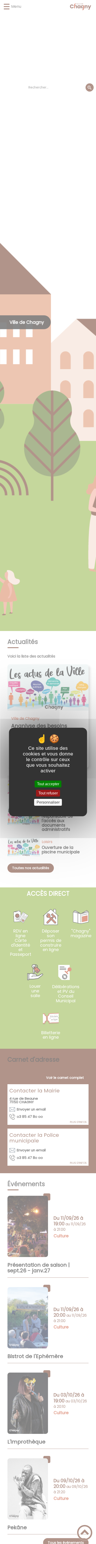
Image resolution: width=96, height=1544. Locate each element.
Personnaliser (48, 802)
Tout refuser (48, 793)
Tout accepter (48, 784)
